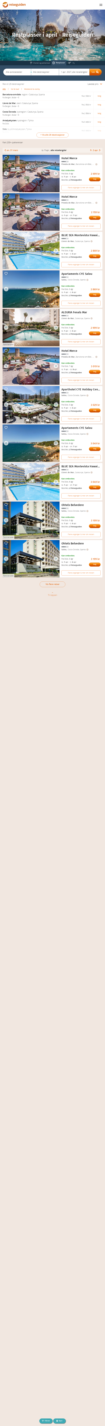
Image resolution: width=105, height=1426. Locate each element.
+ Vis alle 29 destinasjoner (52, 135)
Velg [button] (99, 96)
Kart (60, 1421)
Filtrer (47, 1421)
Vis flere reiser (53, 584)
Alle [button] (4, 89)
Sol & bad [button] (15, 89)
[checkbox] (6, 158)
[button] (17, 72)
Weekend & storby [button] (32, 89)
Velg (94, 179)
